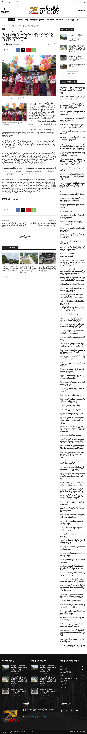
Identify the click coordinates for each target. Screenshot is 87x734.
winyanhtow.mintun (67, 144)
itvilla (62, 482)
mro (61, 112)
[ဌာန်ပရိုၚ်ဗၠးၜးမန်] (10, 236)
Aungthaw (63, 88)
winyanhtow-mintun (67, 96)
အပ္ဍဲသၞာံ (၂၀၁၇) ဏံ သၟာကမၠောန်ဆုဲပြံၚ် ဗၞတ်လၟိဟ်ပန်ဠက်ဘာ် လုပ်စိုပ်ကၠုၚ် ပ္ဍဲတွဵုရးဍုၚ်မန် (72, 105)
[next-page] (6, 277)
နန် (60, 534)
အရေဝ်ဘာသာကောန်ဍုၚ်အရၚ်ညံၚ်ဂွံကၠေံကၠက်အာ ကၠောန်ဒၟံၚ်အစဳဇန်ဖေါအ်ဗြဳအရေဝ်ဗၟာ (72, 587)
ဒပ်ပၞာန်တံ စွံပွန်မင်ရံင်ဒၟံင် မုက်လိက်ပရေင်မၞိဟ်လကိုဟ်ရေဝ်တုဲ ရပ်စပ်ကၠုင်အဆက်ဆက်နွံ (10, 268)
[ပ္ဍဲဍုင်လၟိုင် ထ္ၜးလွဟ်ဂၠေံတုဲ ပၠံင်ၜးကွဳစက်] (63, 66)
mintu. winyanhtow (66, 159)
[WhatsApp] (33, 50)
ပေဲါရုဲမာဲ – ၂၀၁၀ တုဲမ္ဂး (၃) (73, 600)
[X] (23, 50)
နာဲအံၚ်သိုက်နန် (64, 278)
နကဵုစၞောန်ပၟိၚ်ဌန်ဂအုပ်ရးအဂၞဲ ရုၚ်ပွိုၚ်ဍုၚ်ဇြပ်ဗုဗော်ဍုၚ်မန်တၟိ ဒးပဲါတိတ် (72, 176)
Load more (71, 73)
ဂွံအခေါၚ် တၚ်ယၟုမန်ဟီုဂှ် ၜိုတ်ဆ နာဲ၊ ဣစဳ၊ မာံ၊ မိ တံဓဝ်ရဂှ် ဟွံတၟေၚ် (72, 90)
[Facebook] (18, 50)
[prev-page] (3, 277)
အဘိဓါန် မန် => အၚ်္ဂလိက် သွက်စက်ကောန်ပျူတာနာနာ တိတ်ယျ (72, 476)
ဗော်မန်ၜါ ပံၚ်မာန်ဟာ (77, 284)
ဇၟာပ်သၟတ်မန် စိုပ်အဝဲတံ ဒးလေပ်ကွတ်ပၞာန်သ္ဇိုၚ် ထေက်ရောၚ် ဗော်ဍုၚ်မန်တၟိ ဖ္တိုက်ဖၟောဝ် (72, 161)
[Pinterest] (28, 50)
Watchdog (63, 174)
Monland (63, 168)
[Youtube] (77, 711)
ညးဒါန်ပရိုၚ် (43, 716)
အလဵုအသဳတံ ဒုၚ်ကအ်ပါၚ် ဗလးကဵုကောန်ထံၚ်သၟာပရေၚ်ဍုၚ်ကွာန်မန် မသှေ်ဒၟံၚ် (72, 420)
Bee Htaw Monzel (66, 617)
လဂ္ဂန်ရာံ (62, 508)
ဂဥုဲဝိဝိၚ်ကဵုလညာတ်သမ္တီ (74, 395)
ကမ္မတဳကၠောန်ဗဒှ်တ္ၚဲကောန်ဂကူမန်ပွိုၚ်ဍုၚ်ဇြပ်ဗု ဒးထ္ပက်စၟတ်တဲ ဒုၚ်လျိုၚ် (72, 454)
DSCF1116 (68, 211)
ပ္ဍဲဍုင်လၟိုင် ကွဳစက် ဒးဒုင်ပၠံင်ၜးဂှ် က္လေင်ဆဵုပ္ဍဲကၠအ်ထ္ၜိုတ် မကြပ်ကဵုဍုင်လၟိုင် (47, 268)
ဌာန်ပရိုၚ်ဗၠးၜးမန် (7, 44)
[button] (76, 19)
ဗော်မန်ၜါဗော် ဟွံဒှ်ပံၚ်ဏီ (75, 414)
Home (4, 25)
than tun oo (64, 137)
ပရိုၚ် (8, 25)
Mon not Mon (64, 288)
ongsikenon (64, 124)
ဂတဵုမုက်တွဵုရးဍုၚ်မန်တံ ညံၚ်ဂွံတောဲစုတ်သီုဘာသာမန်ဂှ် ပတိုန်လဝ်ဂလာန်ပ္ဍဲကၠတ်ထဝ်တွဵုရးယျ (72, 146)
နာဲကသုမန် (34, 716)
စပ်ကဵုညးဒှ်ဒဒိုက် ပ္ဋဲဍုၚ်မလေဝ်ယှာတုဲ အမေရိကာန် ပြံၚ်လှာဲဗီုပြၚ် (72, 632)
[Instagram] (67, 711)
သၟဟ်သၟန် (15, 199)
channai (62, 247)
